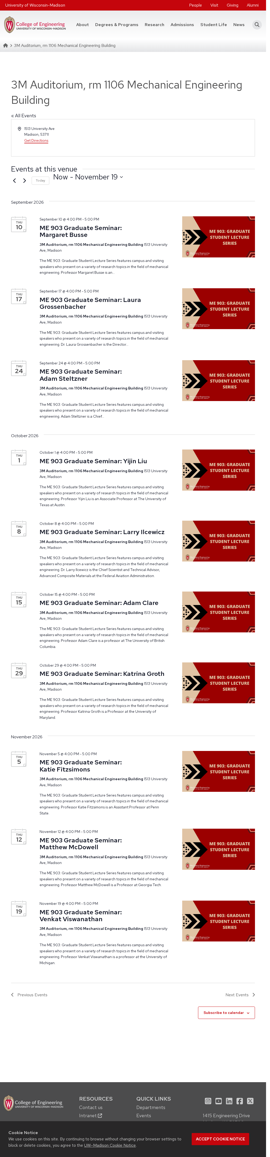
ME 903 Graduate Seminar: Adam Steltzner (81, 374)
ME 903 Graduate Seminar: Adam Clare (99, 603)
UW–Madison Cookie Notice (110, 1145)
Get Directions (36, 140)
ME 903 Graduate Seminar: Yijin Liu (93, 461)
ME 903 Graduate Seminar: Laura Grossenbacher (90, 303)
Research (154, 24)
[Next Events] (24, 180)
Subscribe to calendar (224, 1012)
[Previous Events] (14, 180)
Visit (214, 5)
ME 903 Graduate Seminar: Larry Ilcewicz (102, 532)
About (82, 24)
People (195, 5)
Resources (96, 1098)
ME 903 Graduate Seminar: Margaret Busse (81, 231)
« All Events (23, 116)
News (239, 24)
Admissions (182, 24)
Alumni (253, 5)
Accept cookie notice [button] (220, 1139)
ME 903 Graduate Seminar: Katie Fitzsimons (81, 765)
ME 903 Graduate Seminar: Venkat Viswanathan (81, 915)
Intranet (88, 1115)
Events (143, 1115)
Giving (232, 5)
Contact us (91, 1107)
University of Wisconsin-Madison (35, 5)
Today (40, 180)
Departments (150, 1107)
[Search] (255, 25)
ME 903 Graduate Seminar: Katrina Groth (102, 674)
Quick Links (153, 1098)
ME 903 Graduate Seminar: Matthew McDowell (81, 843)
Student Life (213, 24)
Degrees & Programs (118, 24)
